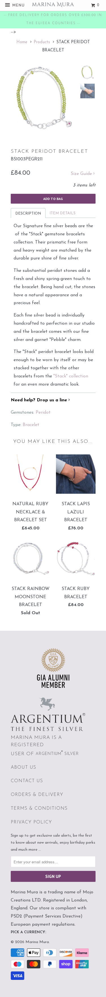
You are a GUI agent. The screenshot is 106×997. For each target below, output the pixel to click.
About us (23, 767)
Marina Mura (37, 942)
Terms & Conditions (39, 808)
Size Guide (82, 174)
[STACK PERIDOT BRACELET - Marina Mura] (44, 98)
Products (42, 42)
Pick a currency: (28, 932)
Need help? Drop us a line (39, 400)
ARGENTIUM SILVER (57, 754)
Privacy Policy (31, 822)
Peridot (43, 412)
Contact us (27, 781)
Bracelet (31, 425)
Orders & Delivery (37, 795)
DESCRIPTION (28, 213)
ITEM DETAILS (62, 213)
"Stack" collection (70, 376)
